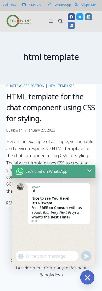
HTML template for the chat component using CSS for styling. (50, 108)
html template (61, 86)
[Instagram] (88, 16)
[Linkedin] (71, 25)
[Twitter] (79, 16)
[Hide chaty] (87, 277)
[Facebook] (71, 16)
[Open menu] (51, 21)
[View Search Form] (60, 21)
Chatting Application (25, 86)
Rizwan (16, 130)
